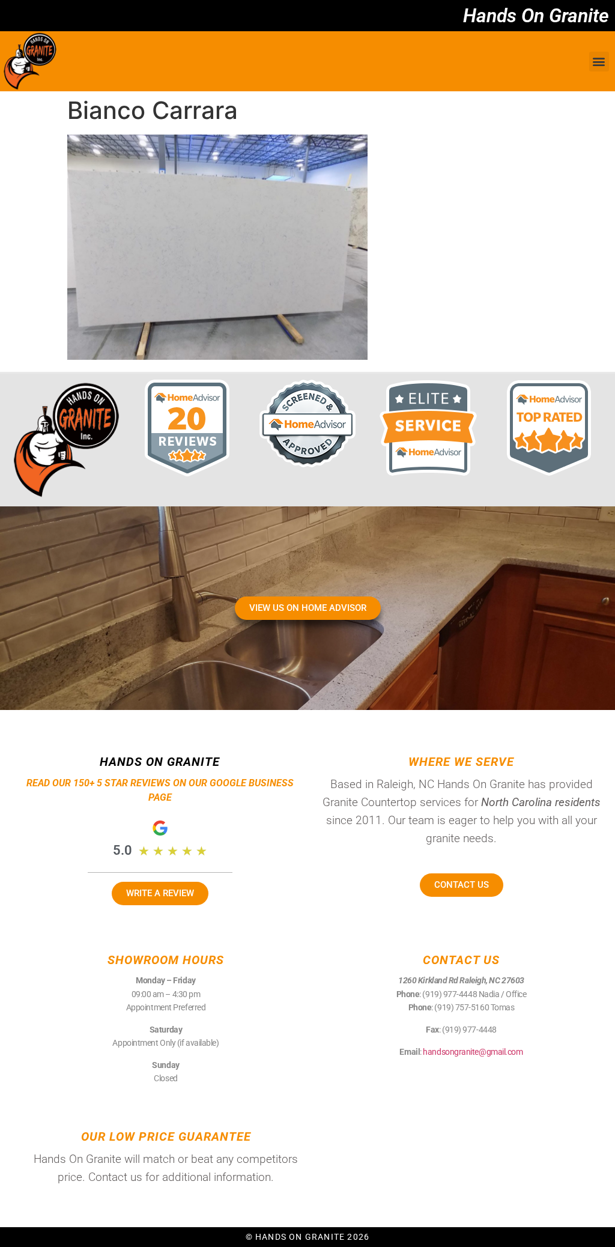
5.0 (122, 850)
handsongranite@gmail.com (473, 1052)
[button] (599, 61)
